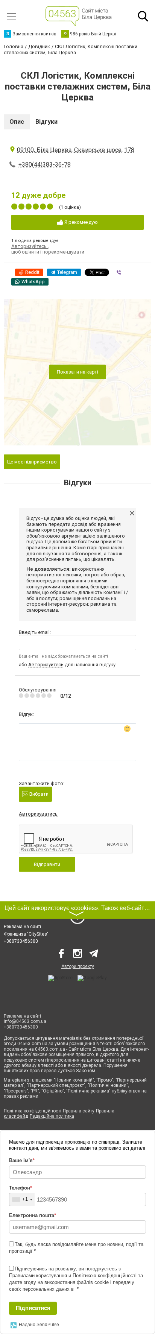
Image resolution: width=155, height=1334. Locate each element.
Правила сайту (78, 1111)
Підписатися (33, 1308)
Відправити (47, 864)
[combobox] (22, 1199)
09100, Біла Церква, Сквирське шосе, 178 (75, 149)
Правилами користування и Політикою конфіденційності (73, 1275)
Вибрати (38, 794)
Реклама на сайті (22, 926)
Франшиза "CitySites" (26, 934)
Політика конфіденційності (32, 1111)
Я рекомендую (80, 222)
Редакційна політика (52, 1116)
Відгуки (46, 121)
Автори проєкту (77, 966)
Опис (16, 121)
